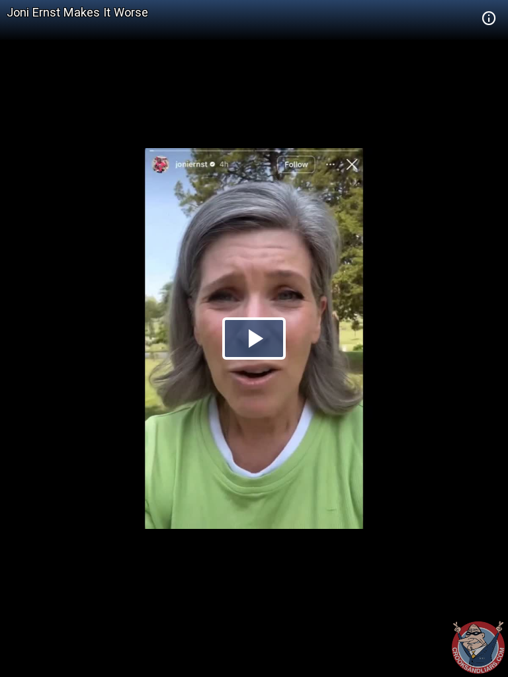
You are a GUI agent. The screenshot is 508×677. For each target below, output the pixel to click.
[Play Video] (254, 338)
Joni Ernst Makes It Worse (77, 12)
